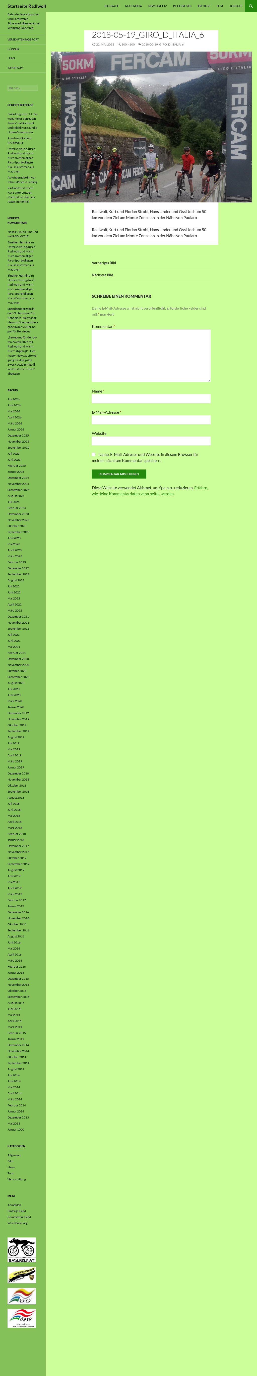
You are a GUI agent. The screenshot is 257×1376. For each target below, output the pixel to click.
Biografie (112, 6)
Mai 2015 (14, 1015)
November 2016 (18, 918)
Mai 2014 (14, 1087)
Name (98, 391)
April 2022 (15, 604)
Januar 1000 (16, 1129)
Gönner (13, 49)
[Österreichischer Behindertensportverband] (22, 1318)
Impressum (15, 67)
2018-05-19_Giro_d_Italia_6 (163, 44)
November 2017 (18, 852)
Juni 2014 (14, 1081)
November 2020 (18, 665)
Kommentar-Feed (19, 1217)
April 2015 (15, 1021)
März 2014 (15, 1099)
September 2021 (18, 628)
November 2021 (18, 622)
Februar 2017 (17, 900)
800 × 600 (128, 44)
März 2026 (15, 423)
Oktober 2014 (17, 1057)
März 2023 (15, 556)
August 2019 (16, 737)
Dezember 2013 (18, 1117)
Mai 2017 (14, 882)
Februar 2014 (17, 1105)
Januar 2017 (16, 906)
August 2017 (16, 870)
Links (11, 58)
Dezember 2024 (18, 478)
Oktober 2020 (17, 671)
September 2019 (18, 731)
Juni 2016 (14, 942)
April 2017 (15, 888)
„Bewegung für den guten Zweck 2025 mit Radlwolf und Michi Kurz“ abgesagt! (22, 364)
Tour (11, 1173)
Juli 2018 (14, 803)
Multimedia (133, 6)
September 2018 (18, 791)
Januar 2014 (16, 1111)
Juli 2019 (14, 743)
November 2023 (18, 520)
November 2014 (18, 1051)
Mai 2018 (14, 816)
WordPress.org (18, 1223)
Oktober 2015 (17, 991)
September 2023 (18, 532)
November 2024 (18, 484)
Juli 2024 (14, 502)
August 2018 (16, 797)
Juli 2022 (14, 586)
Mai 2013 (14, 1123)
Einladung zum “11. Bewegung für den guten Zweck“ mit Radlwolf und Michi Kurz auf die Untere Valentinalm (23, 123)
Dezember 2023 (18, 514)
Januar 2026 (16, 429)
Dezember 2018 (18, 773)
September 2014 (18, 1063)
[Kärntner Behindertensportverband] (22, 1296)
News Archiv (157, 6)
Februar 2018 (17, 834)
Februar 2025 (17, 465)
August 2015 (16, 1003)
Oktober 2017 (17, 858)
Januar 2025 (16, 472)
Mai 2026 (14, 411)
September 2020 (18, 677)
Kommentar (103, 326)
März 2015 (15, 1027)
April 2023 (15, 550)
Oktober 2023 (17, 526)
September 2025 (18, 447)
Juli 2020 (14, 689)
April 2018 (15, 822)
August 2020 (16, 683)
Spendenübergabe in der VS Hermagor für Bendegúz (23, 326)
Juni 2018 (14, 809)
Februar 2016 (17, 966)
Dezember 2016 (18, 912)
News (11, 1167)
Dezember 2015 (18, 978)
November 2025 (18, 441)
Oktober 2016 (17, 924)
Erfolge (204, 6)
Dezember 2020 (18, 659)
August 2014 (16, 1069)
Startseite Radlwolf (27, 6)
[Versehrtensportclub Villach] (22, 1274)
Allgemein (14, 1155)
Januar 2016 (16, 972)
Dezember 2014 (18, 1045)
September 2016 (18, 930)
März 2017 (15, 894)
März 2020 (15, 701)
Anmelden (14, 1205)
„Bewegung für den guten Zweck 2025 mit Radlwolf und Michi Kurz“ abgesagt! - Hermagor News (22, 346)
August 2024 (16, 496)
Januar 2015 (16, 1039)
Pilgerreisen (182, 6)
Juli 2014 (14, 1075)
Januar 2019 (16, 767)
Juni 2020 (14, 695)
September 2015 (18, 997)
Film (220, 6)
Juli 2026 (14, 399)
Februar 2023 (17, 562)
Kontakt (235, 6)
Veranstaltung (17, 1179)
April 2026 (15, 417)
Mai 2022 (14, 598)
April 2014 (15, 1093)
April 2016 (15, 954)
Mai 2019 (14, 749)
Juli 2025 (14, 453)
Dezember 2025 (18, 435)
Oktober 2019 (17, 725)
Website (99, 433)
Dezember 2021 (18, 616)
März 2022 (15, 610)
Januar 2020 (16, 707)
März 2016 (15, 960)
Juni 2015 (14, 1009)
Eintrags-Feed (17, 1211)
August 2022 (16, 580)
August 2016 (16, 936)
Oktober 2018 (17, 785)
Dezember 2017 (18, 846)
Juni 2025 (14, 459)
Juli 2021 (14, 634)
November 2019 (18, 719)
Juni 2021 (14, 640)
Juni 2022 (14, 592)
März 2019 (15, 761)
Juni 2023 (14, 538)
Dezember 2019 (18, 713)
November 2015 (18, 984)
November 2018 (18, 779)
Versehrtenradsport (23, 39)
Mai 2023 (14, 544)
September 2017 (18, 864)
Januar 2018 (16, 840)
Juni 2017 (14, 876)
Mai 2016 (14, 948)
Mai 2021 (14, 647)
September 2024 (18, 490)
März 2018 (15, 828)
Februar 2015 (17, 1033)
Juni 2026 (14, 405)
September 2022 (18, 574)
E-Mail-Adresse (106, 412)
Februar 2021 (17, 653)
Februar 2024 (17, 508)
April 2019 (15, 755)
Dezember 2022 (18, 568)
